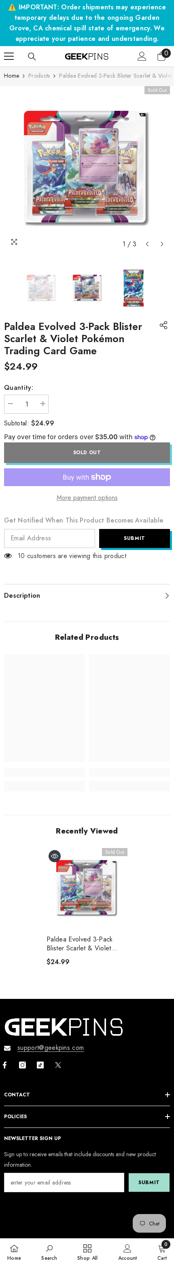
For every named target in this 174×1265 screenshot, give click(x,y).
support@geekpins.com (50, 1047)
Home (11, 76)
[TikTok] (40, 1065)
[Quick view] (55, 856)
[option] (87, 169)
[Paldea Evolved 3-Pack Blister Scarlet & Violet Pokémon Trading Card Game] (87, 888)
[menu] (9, 56)
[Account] (142, 56)
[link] (44, 772)
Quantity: (18, 387)
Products (39, 76)
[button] (147, 244)
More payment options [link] (87, 497)
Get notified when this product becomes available (83, 520)
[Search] (32, 56)
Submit (134, 538)
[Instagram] (22, 1065)
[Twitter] (58, 1065)
